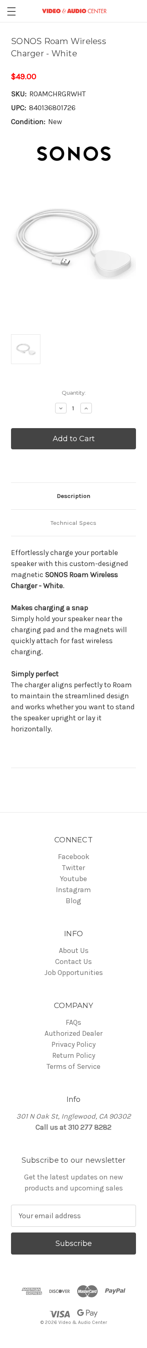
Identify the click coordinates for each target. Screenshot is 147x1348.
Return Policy (73, 1055)
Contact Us (73, 961)
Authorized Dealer (73, 1033)
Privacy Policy (73, 1044)
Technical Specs (73, 522)
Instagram (73, 889)
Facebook (73, 856)
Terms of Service (73, 1066)
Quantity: (74, 392)
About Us (74, 950)
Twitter (73, 867)
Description (73, 496)
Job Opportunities (74, 972)
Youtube (73, 878)
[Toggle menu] (11, 11)
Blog (73, 900)
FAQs (73, 1022)
